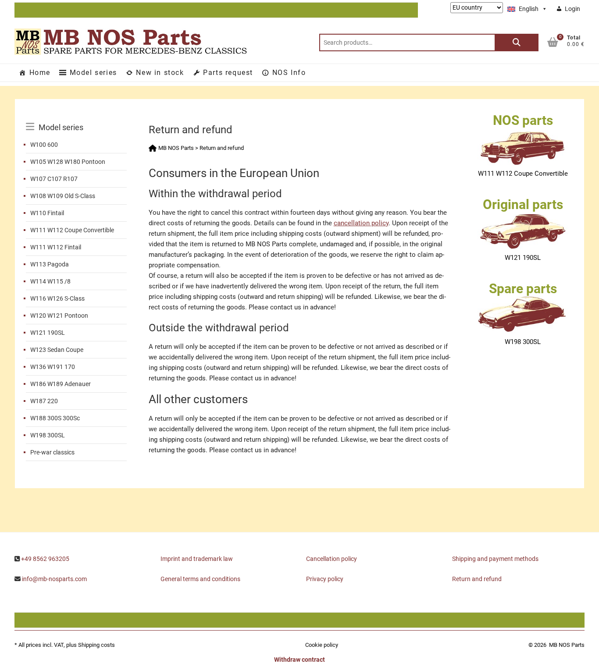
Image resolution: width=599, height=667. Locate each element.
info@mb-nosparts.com (54, 578)
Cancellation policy (331, 558)
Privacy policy (324, 578)
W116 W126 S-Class (57, 298)
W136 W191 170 (52, 366)
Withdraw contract (299, 659)
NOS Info (289, 72)
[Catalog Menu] (76, 117)
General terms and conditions (200, 578)
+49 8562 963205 (45, 558)
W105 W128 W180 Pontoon (67, 161)
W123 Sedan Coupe (56, 349)
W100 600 (44, 144)
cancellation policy (361, 223)
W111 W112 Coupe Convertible (72, 230)
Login (572, 8)
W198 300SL (47, 435)
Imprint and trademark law (196, 558)
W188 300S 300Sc (55, 418)
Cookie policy (321, 645)
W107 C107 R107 (54, 178)
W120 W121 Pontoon (59, 315)
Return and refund (477, 578)
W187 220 (44, 400)
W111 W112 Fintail (55, 247)
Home (39, 72)
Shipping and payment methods (495, 558)
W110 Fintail (47, 212)
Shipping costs (96, 645)
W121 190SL (47, 332)
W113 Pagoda (49, 264)
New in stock (160, 72)
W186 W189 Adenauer (60, 383)
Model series (93, 72)
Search (516, 42)
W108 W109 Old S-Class (62, 195)
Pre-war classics (52, 452)
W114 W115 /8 (50, 281)
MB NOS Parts (567, 645)
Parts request (228, 72)
